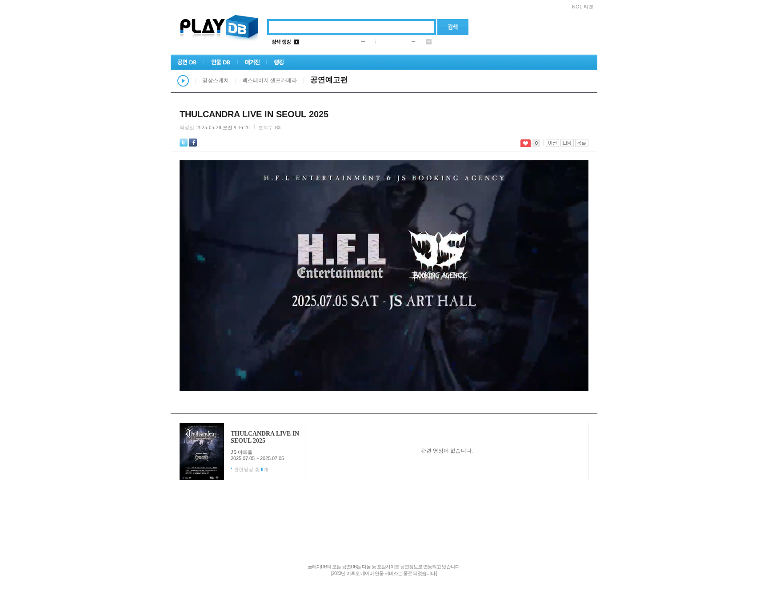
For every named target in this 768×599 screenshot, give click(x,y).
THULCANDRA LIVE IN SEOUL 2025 (265, 437)
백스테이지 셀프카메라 (269, 80)
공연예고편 (329, 79)
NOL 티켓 (582, 6)
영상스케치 (215, 80)
